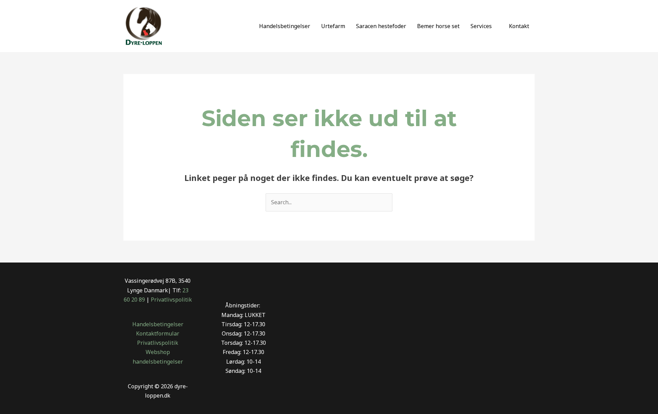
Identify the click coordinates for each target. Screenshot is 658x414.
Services (481, 26)
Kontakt (519, 26)
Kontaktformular (157, 333)
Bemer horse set (438, 26)
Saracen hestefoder (381, 26)
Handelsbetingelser (284, 26)
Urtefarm (333, 26)
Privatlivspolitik (171, 299)
